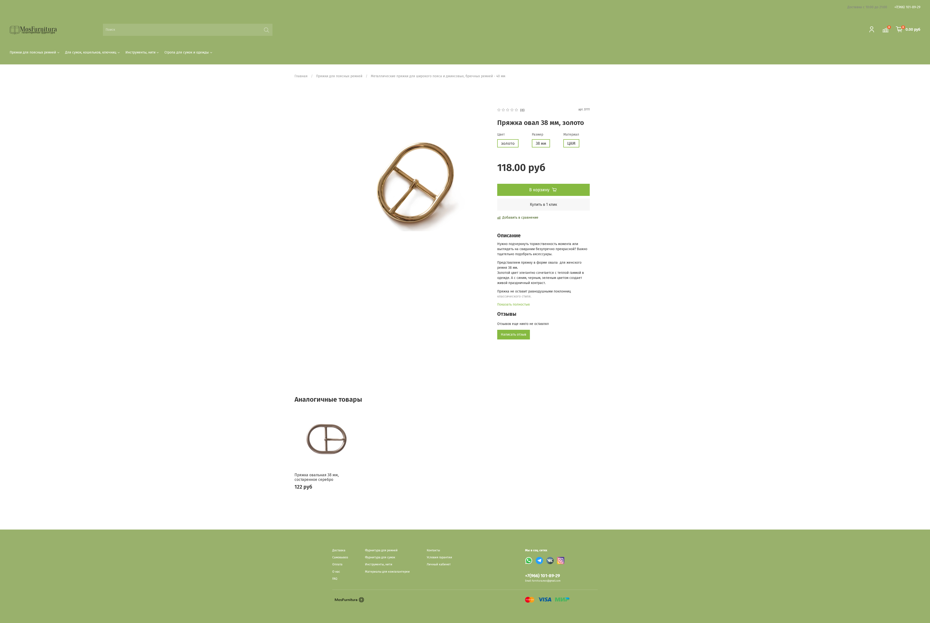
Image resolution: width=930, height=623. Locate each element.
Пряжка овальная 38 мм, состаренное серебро (316, 477)
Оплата (337, 564)
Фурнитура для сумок (380, 557)
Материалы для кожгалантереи (387, 571)
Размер (537, 135)
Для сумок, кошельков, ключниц (90, 52)
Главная (301, 76)
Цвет (501, 135)
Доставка (338, 550)
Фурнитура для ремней (381, 550)
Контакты (433, 550)
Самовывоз (340, 557)
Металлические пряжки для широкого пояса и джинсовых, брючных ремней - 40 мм (438, 76)
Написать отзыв (513, 334)
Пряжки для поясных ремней (33, 52)
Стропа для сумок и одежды (186, 52)
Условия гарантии (439, 557)
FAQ (334, 578)
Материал (571, 135)
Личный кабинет (439, 564)
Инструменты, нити (140, 52)
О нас (336, 571)
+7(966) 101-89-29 (907, 7)
